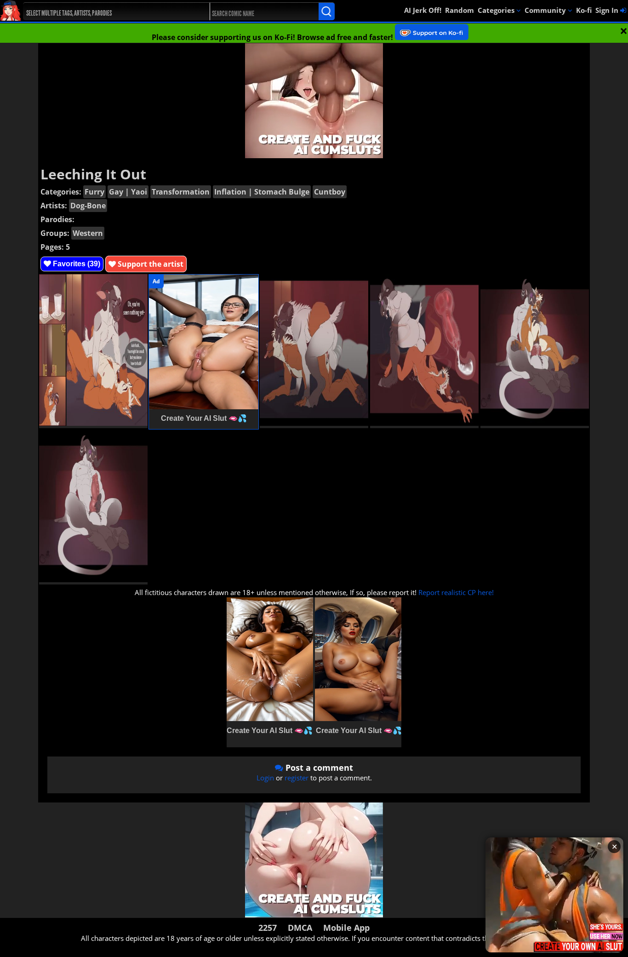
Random (459, 10)
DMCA (300, 927)
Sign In (607, 10)
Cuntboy (329, 192)
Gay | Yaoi (128, 192)
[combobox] (107, 11)
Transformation (181, 192)
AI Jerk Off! (422, 10)
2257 (267, 927)
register (296, 777)
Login (265, 777)
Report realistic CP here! (456, 592)
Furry (94, 192)
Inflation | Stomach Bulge (261, 192)
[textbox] (109, 11)
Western (88, 233)
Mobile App (346, 927)
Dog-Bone (88, 206)
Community (546, 10)
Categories (497, 10)
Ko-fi (584, 10)
